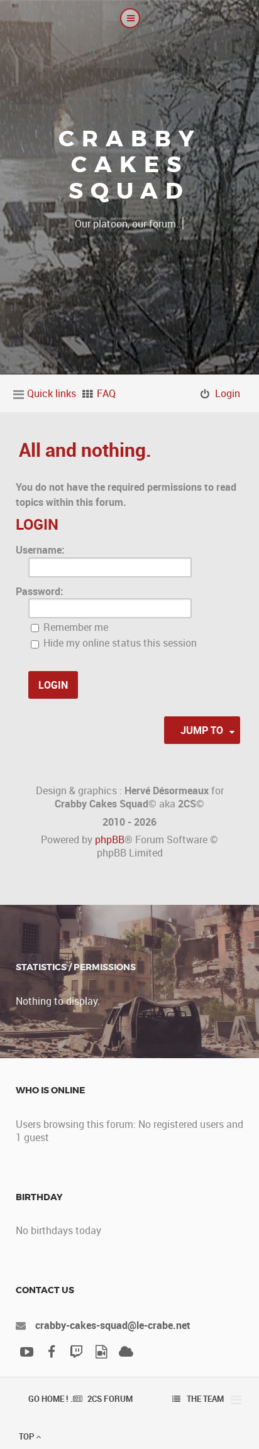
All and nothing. (85, 449)
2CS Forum (110, 1398)
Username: (40, 550)
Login (37, 524)
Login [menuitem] (227, 393)
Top (27, 1436)
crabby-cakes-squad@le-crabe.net (112, 1325)
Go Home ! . (50, 1398)
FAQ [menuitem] (106, 393)
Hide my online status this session (119, 643)
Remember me (74, 627)
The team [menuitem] (205, 1398)
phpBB (109, 839)
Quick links (51, 393)
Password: (39, 591)
